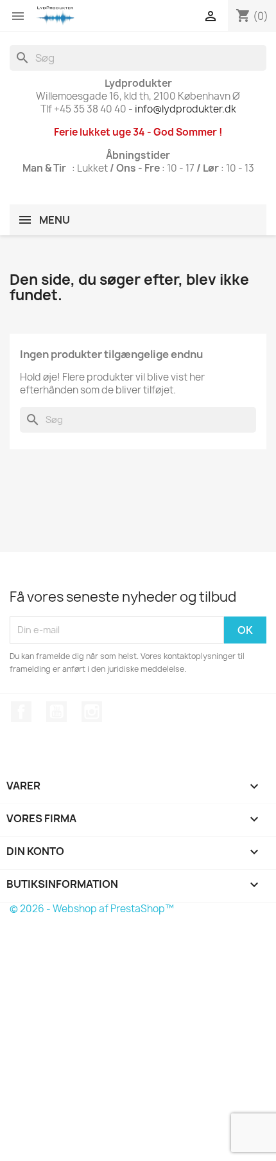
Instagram (92, 711)
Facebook (21, 711)
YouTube (56, 711)
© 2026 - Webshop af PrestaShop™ (92, 908)
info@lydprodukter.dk (185, 109)
